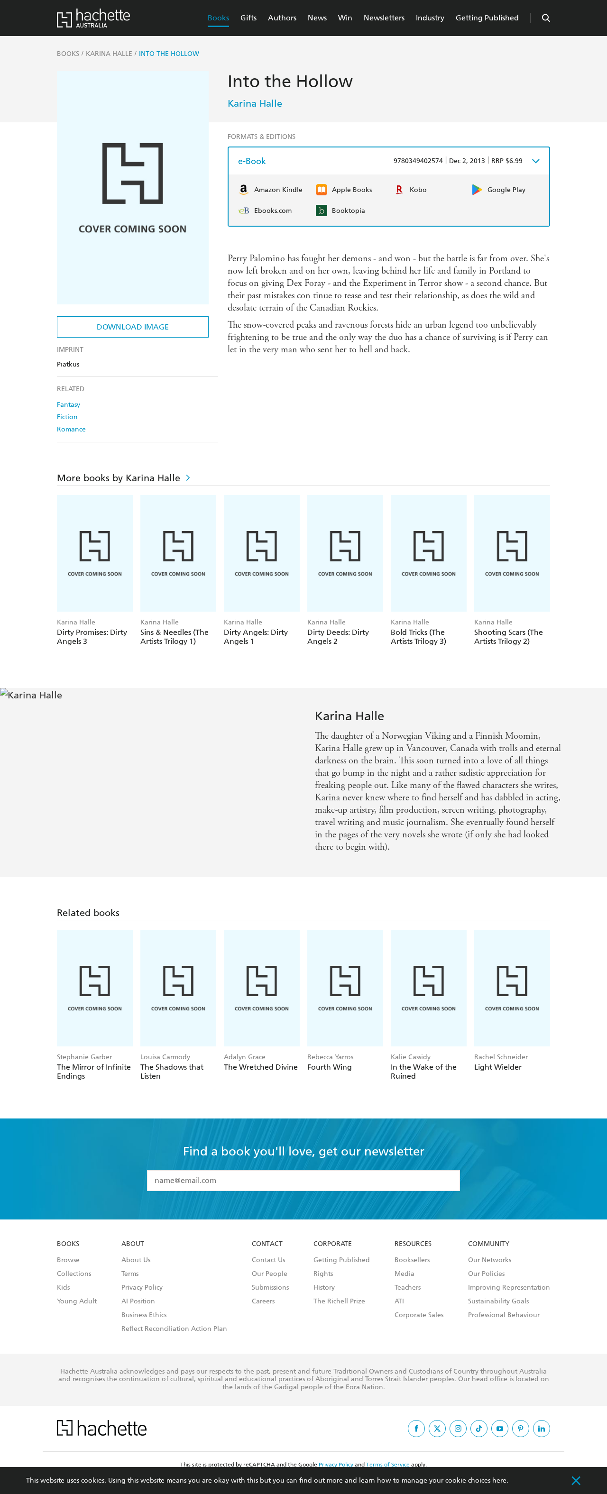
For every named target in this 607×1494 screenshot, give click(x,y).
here (499, 1480)
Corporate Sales (419, 1315)
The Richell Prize (339, 1301)
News (317, 17)
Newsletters (384, 17)
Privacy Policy (142, 1287)
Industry (430, 17)
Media (404, 1274)
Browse (68, 1260)
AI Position (138, 1301)
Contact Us (268, 1260)
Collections (74, 1274)
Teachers (408, 1287)
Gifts (248, 17)
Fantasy (68, 405)
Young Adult (77, 1301)
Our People (269, 1274)
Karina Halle (255, 103)
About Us (135, 1260)
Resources (413, 1244)
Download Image (133, 326)
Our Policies (486, 1274)
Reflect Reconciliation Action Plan (174, 1329)
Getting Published (487, 17)
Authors (282, 17)
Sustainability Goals (498, 1301)
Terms (129, 1274)
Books (218, 17)
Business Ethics (143, 1315)
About (132, 1244)
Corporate (332, 1244)
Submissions (270, 1287)
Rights (323, 1274)
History (324, 1287)
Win (345, 17)
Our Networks (489, 1260)
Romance (71, 429)
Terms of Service (388, 1464)
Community (488, 1244)
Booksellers (412, 1260)
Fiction (67, 417)
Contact (267, 1244)
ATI (399, 1301)
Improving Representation (509, 1287)
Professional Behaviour (504, 1315)
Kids (63, 1287)
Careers (263, 1301)
